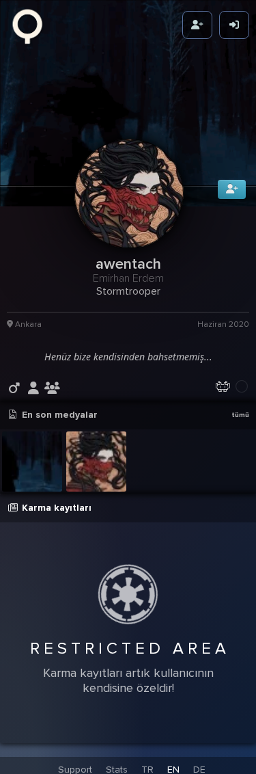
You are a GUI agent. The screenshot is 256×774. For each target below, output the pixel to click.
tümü (240, 425)
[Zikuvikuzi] (32, 25)
